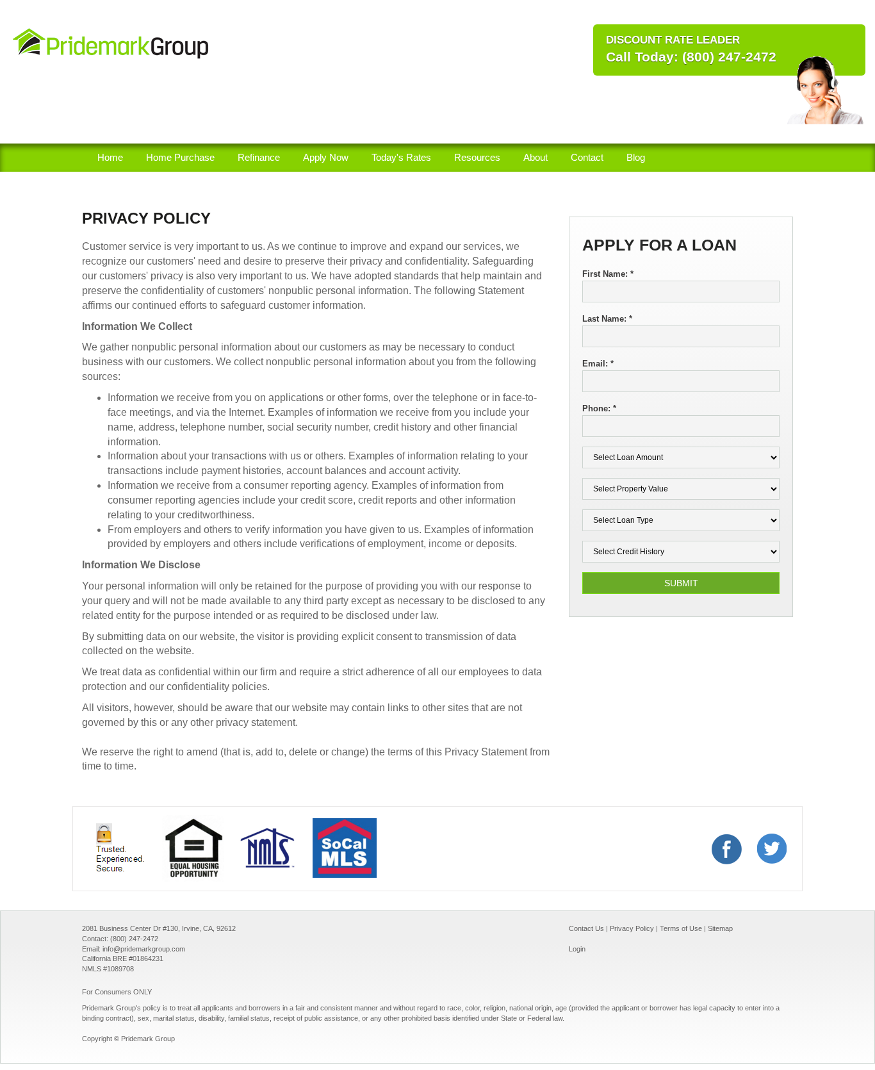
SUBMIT (681, 583)
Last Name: (607, 319)
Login (577, 949)
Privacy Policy (632, 928)
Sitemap (720, 928)
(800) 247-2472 (729, 56)
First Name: (608, 274)
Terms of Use (681, 928)
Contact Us (587, 928)
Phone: (599, 408)
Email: (598, 363)
